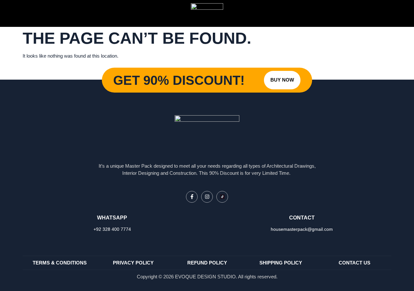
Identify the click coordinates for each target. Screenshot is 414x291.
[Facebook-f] (192, 197)
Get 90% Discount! (179, 80)
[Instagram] (207, 197)
